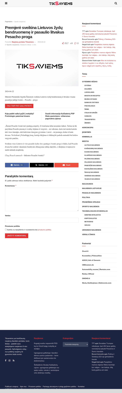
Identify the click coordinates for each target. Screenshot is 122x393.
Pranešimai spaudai (91, 202)
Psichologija (89, 106)
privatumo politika (44, 230)
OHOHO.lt (86, 278)
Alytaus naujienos (92, 145)
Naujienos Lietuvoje (92, 188)
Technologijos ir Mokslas (95, 211)
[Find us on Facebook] (5, 360)
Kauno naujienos (91, 152)
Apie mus (23, 386)
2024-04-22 (41, 42)
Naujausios (87, 184)
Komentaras (10, 186)
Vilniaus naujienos (92, 179)
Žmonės (87, 123)
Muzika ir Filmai (90, 99)
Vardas (7, 216)
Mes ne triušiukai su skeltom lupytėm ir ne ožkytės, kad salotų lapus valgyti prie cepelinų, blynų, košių (99, 63)
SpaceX (87, 225)
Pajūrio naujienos (92, 159)
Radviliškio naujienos (93, 169)
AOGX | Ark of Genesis (91, 260)
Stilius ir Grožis (90, 113)
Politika (86, 197)
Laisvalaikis (89, 92)
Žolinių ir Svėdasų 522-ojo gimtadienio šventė (103, 356)
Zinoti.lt (85, 251)
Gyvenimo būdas (89, 82)
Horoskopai (87, 128)
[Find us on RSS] (13, 360)
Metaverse (88, 222)
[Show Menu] (6, 3)
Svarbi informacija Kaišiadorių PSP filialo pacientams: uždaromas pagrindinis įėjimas (59, 116)
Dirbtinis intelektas (92, 215)
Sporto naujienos (19, 21)
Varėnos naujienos (92, 176)
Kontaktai (81, 386)
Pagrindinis (8, 21)
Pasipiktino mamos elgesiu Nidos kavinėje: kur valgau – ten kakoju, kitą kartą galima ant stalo (98, 47)
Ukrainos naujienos (91, 230)
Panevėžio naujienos (92, 165)
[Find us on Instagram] (9, 360)
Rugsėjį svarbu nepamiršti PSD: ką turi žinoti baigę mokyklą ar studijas (46, 346)
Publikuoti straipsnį (11, 386)
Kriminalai (87, 137)
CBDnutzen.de (88, 265)
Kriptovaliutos (90, 218)
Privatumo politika (12, 226)
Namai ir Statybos (91, 102)
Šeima (86, 109)
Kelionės (88, 89)
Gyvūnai (87, 85)
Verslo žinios (88, 234)
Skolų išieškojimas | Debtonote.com (96, 283)
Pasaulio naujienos (91, 193)
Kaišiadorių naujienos (93, 148)
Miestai (85, 141)
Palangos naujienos (92, 162)
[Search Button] (116, 3)
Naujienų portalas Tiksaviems (23, 42)
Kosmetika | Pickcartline (92, 256)
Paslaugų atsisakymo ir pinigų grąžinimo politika (59, 386)
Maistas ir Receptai (92, 96)
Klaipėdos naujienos (93, 155)
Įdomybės (86, 132)
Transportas (89, 119)
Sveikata (88, 116)
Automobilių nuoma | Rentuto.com (96, 269)
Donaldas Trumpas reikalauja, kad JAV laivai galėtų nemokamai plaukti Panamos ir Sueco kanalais (99, 33)
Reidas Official (88, 274)
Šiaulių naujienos (91, 172)
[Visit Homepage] (61, 3)
